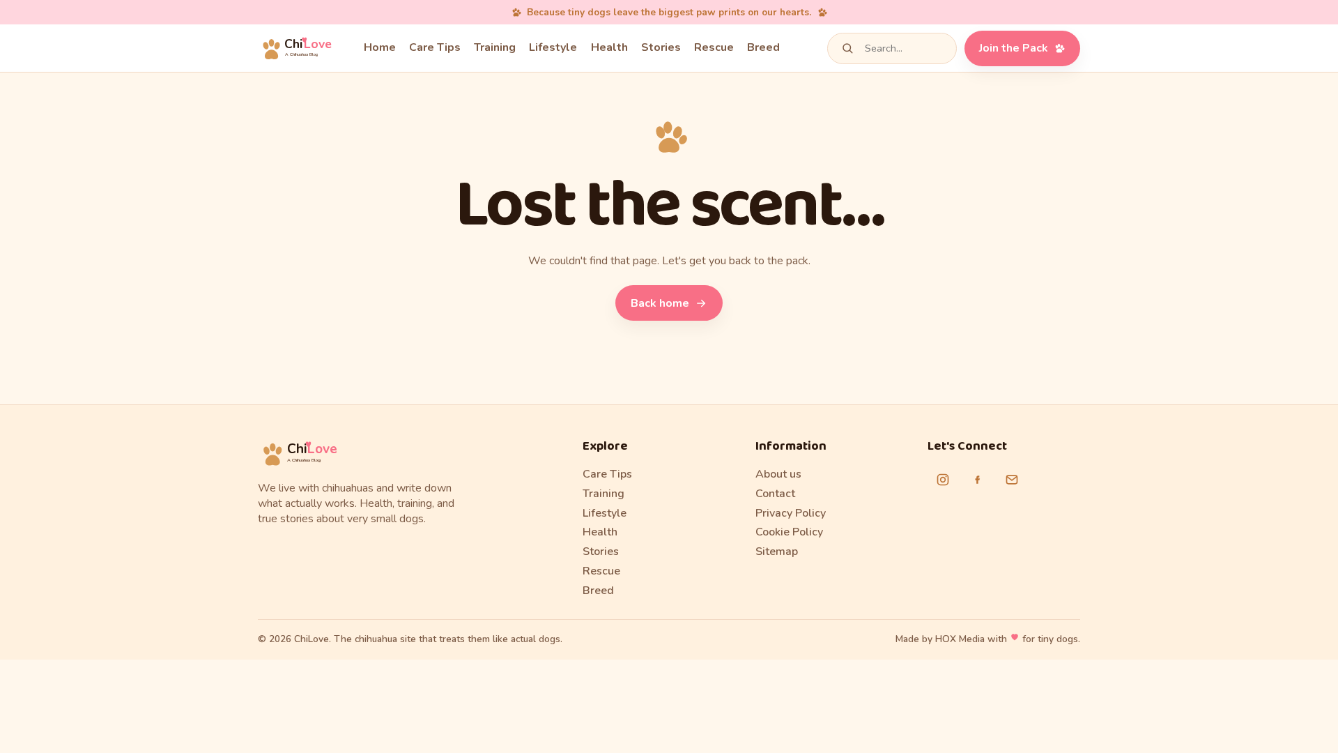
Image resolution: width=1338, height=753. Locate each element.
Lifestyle (553, 47)
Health (609, 47)
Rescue (714, 47)
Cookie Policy (789, 532)
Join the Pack (1013, 48)
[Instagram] (943, 479)
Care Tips (435, 47)
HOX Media (960, 639)
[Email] (1012, 479)
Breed (763, 47)
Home (380, 47)
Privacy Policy (790, 513)
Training (495, 47)
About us (778, 474)
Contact (775, 493)
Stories (661, 47)
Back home (660, 303)
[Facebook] (977, 479)
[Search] (847, 48)
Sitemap (776, 551)
